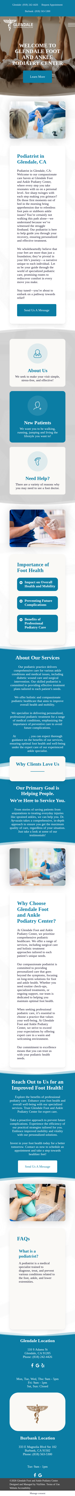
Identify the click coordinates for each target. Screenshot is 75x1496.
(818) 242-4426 (42, 1357)
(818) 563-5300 (42, 1454)
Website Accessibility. (20, 1488)
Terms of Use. (53, 1484)
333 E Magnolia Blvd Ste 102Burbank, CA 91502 (38, 1448)
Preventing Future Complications (38, 603)
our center (23, 736)
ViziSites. (41, 1484)
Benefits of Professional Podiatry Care (35, 623)
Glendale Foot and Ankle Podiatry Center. (37, 1480)
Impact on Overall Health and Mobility (40, 584)
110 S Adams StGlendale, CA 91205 (38, 1351)
